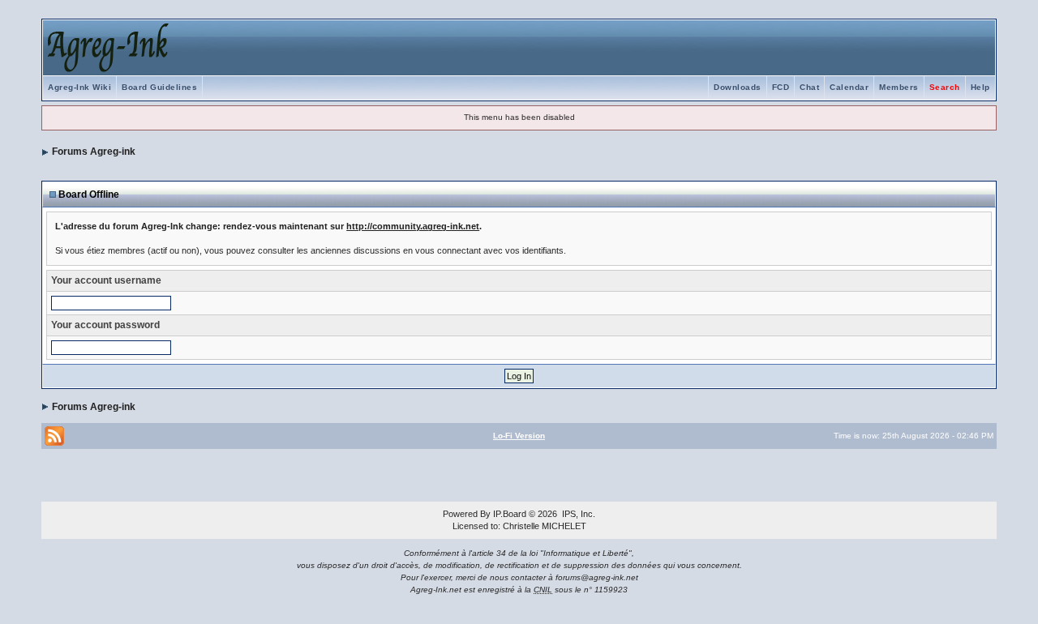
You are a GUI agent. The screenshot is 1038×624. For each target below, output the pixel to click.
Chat (809, 87)
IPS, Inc (577, 514)
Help (980, 87)
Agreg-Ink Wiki (79, 87)
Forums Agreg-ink (93, 151)
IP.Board (509, 514)
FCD (781, 87)
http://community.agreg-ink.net (412, 226)
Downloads (737, 87)
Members (899, 87)
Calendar (849, 87)
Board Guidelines (159, 87)
